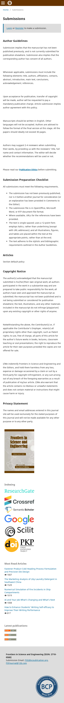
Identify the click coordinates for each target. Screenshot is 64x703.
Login (9, 28)
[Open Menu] (3, 3)
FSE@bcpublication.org (36, 660)
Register (19, 28)
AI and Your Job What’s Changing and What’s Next (29, 599)
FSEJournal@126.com (16, 663)
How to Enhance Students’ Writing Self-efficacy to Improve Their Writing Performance (29, 609)
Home (5, 9)
